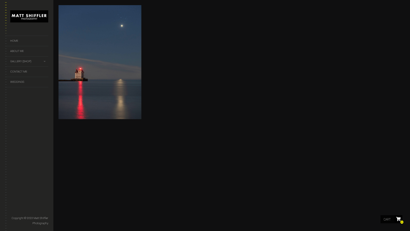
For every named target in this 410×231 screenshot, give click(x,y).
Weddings (17, 81)
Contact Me (18, 71)
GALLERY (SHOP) (20, 61)
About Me (17, 51)
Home (14, 40)
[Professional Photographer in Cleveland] (29, 17)
